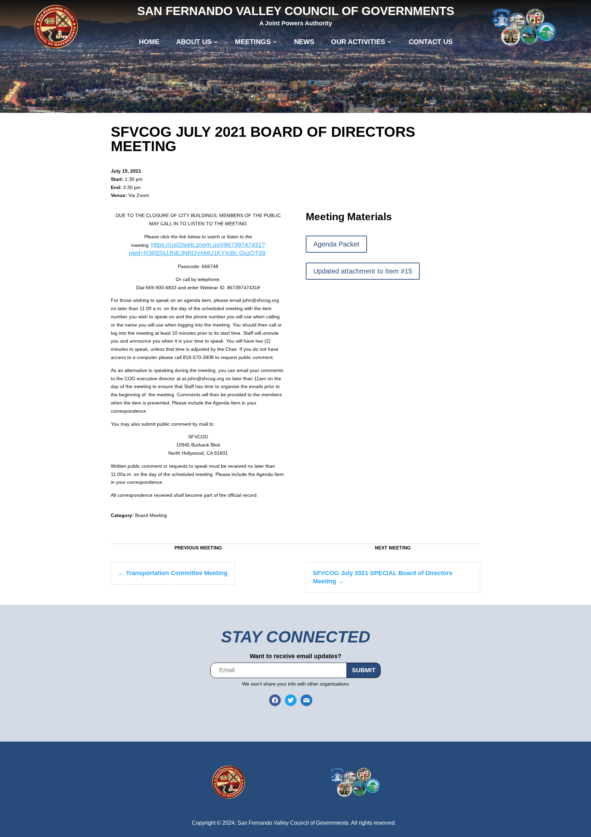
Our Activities (358, 41)
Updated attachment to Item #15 (362, 271)
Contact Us (430, 41)
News (304, 41)
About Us (193, 41)
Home (149, 41)
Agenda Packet (336, 244)
